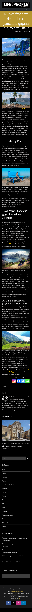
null (4, 507)
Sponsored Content (7, 519)
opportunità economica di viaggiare (16, 371)
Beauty (4, 473)
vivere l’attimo (22, 109)
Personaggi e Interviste (8, 515)
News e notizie (6, 504)
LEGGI (19, 598)
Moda (4, 492)
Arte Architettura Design (8, 469)
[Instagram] (14, 381)
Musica (4, 500)
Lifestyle (5, 488)
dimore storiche (7, 244)
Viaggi (4, 386)
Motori (4, 496)
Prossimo (25, 32)
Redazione (6, 393)
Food (4, 481)
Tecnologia (5, 522)
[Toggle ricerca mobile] (25, 9)
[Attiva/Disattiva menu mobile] (29, 9)
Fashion (5, 477)
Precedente (18, 32)
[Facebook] (19, 381)
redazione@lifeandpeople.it (17, 591)
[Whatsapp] (27, 381)
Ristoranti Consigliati (9, 485)
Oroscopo (5, 511)
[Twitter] (23, 381)
